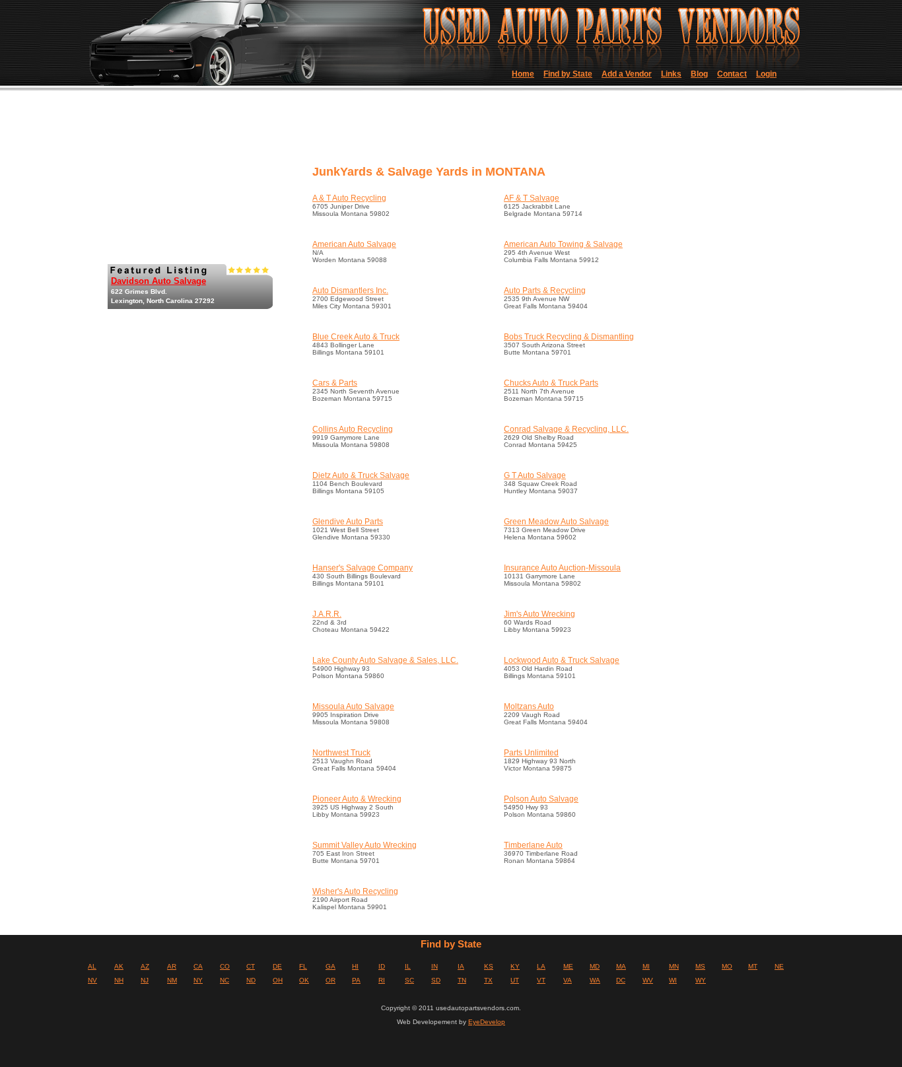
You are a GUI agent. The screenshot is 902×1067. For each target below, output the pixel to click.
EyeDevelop (486, 1021)
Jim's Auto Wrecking (539, 614)
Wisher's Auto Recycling (355, 891)
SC (409, 980)
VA (567, 980)
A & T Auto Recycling (349, 198)
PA (356, 980)
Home (523, 74)
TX (488, 980)
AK (118, 966)
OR (330, 980)
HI (355, 966)
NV (92, 980)
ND (251, 980)
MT (752, 966)
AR (171, 966)
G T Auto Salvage (535, 475)
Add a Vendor (627, 74)
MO (727, 966)
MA (621, 966)
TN (462, 980)
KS (488, 966)
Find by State (567, 74)
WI (673, 980)
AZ (145, 966)
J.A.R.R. (326, 614)
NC (224, 980)
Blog (699, 74)
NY (198, 980)
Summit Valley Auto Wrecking (364, 845)
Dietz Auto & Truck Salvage (360, 475)
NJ (145, 980)
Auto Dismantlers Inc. (350, 290)
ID (381, 966)
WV (647, 980)
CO (225, 966)
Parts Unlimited (531, 752)
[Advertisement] (549, 132)
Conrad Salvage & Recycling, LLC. (566, 429)
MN (674, 966)
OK (304, 980)
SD (435, 980)
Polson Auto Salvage (541, 799)
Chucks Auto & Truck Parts (551, 383)
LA (541, 966)
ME (568, 966)
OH (278, 980)
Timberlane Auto (533, 845)
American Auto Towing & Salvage (563, 244)
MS (700, 966)
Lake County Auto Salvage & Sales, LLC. (385, 660)
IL (408, 966)
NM (172, 980)
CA (198, 966)
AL (92, 966)
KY (515, 966)
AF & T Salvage (531, 198)
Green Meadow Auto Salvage (556, 521)
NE (779, 966)
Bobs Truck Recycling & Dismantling (569, 336)
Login (766, 74)
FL (303, 966)
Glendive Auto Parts (347, 521)
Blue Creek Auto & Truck (355, 336)
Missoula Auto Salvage (353, 706)
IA (461, 966)
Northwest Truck (341, 752)
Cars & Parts (334, 383)
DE (277, 966)
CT (250, 966)
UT (514, 980)
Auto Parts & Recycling (545, 290)
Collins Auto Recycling (352, 429)
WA (595, 980)
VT (541, 980)
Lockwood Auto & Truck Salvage (561, 660)
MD (595, 966)
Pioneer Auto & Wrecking (356, 799)
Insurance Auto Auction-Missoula (562, 567)
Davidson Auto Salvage (158, 281)
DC (620, 980)
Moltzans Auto (529, 706)
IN (434, 966)
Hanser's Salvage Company (362, 567)
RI (381, 980)
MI (646, 966)
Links (671, 74)
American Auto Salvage (354, 244)
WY (700, 980)
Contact (732, 74)
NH (118, 980)
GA (330, 966)
